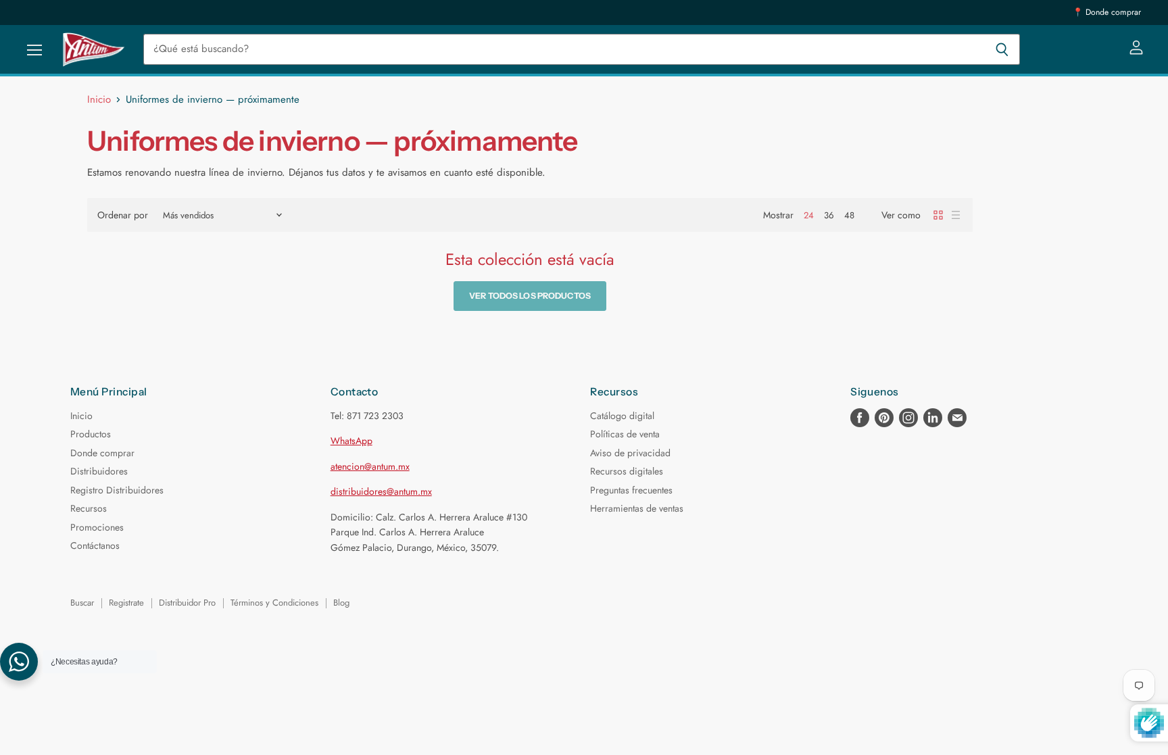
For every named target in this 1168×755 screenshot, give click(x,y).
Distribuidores (99, 471)
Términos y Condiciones (274, 602)
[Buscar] (1002, 49)
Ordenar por (122, 215)
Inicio (99, 99)
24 (809, 215)
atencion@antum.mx (370, 466)
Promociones (97, 527)
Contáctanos (95, 545)
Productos (90, 434)
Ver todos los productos (530, 296)
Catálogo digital (622, 415)
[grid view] (938, 215)
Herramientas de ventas (636, 508)
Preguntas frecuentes (631, 490)
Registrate (126, 602)
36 (829, 215)
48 (849, 215)
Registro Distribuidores (117, 490)
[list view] (956, 215)
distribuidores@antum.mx (381, 491)
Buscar (82, 602)
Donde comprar (102, 453)
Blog (341, 602)
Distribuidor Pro (187, 602)
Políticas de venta (625, 434)
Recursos (88, 508)
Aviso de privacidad (630, 453)
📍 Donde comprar (1107, 12)
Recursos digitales (626, 471)
